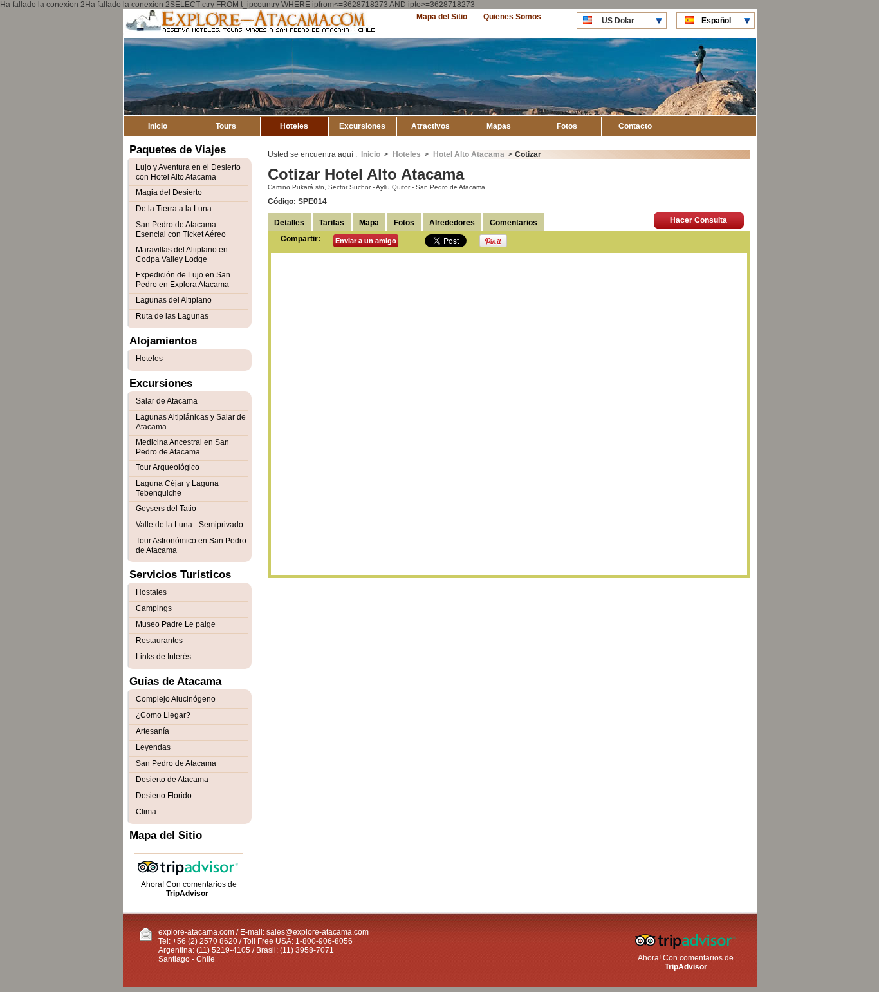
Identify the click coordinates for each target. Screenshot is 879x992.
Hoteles (294, 126)
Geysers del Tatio (166, 508)
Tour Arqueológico (167, 467)
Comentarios (513, 222)
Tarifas (331, 222)
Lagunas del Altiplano (174, 299)
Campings (154, 608)
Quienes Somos (512, 16)
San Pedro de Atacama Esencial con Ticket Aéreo (181, 229)
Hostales (151, 592)
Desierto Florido (164, 795)
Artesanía (152, 731)
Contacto (635, 126)
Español (716, 20)
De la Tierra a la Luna (174, 208)
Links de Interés (163, 656)
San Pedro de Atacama (176, 763)
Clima (146, 811)
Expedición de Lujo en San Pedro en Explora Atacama (183, 279)
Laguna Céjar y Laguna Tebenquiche (177, 488)
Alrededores (452, 222)
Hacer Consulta (698, 220)
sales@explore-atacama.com (317, 932)
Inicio (157, 126)
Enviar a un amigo (365, 241)
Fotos (567, 126)
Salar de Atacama (167, 401)
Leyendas (153, 747)
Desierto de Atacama (172, 779)
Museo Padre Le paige (176, 624)
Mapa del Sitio (441, 16)
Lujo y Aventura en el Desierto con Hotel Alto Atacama (188, 172)
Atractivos (430, 126)
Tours (226, 126)
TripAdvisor (187, 893)
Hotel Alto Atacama (468, 154)
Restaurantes (159, 640)
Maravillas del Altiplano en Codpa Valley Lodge (182, 254)
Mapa (369, 222)
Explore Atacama (251, 23)
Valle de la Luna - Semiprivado (189, 524)
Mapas (498, 126)
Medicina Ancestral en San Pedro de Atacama (182, 447)
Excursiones (362, 126)
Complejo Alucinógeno (176, 699)
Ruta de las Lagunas (172, 316)
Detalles (289, 222)
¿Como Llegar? (163, 715)
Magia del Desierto (169, 192)
